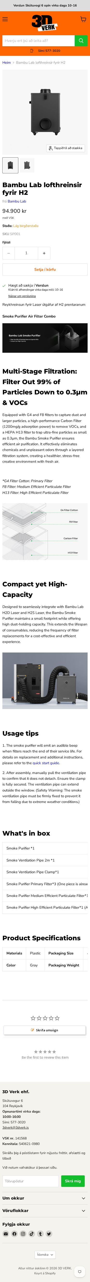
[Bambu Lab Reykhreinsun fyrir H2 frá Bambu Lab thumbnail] (10, 165)
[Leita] (81, 40)
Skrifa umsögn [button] (47, 1030)
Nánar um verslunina (22, 296)
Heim (6, 63)
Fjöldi (6, 242)
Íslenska (42, 1255)
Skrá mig (73, 1181)
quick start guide (46, 763)
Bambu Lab (17, 201)
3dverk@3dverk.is (15, 1127)
